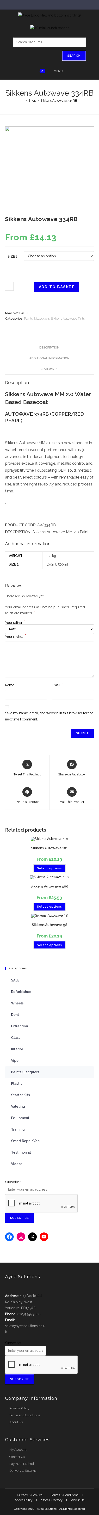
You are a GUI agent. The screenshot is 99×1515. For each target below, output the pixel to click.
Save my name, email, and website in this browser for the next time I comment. (49, 716)
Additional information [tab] (49, 358)
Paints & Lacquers (37, 318)
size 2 (12, 256)
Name (11, 684)
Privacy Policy (19, 1408)
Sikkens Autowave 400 (49, 886)
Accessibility (23, 1500)
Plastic (16, 1083)
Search (74, 55)
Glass (15, 1038)
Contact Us (17, 1457)
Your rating (15, 622)
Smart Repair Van (25, 1141)
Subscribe (13, 1182)
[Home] (23, 100)
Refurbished (21, 992)
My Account (17, 1449)
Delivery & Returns (22, 1470)
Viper (15, 1061)
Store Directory (51, 1500)
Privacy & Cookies (29, 1495)
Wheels (17, 1003)
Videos (16, 1164)
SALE (15, 980)
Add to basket (57, 287)
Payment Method (21, 1464)
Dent (15, 1015)
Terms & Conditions (64, 1495)
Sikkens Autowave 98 (49, 925)
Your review (15, 636)
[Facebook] (9, 1236)
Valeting (18, 1106)
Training (18, 1129)
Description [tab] (49, 347)
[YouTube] (44, 1236)
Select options (49, 868)
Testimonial (21, 1152)
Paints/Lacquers (25, 1072)
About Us (16, 1422)
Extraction (19, 1026)
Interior (17, 1049)
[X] (32, 1236)
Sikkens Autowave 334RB (59, 100)
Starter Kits (20, 1095)
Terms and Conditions (24, 1415)
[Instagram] (21, 1236)
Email (57, 684)
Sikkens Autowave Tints (68, 318)
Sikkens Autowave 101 (49, 848)
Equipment (20, 1118)
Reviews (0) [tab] (49, 369)
